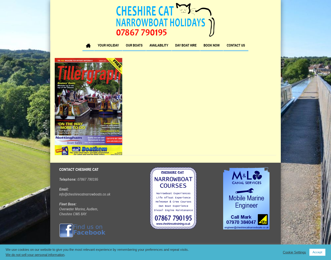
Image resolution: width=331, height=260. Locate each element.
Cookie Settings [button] (294, 252)
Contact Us (236, 45)
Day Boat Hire (186, 45)
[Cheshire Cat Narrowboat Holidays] (165, 19)
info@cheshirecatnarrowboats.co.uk (84, 194)
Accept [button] (317, 252)
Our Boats (134, 45)
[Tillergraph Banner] (88, 106)
